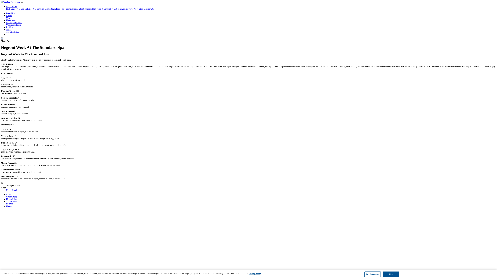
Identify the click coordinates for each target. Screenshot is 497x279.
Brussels (123, 9)
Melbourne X (97, 9)
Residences (10, 27)
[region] (248, 274)
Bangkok (40, 9)
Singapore (87, 9)
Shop (8, 29)
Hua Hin (64, 9)
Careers (9, 194)
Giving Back (11, 197)
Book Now (10, 13)
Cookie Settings (372, 274)
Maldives (72, 9)
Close (391, 274)
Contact (9, 206)
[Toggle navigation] (22, 2)
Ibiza (58, 9)
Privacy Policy (255, 274)
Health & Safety (12, 199)
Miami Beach (50, 9)
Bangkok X (108, 9)
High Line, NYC (13, 9)
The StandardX (12, 32)
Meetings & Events (14, 22)
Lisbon (116, 9)
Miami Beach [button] (11, 6)
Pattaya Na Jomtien (135, 9)
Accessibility (11, 201)
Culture (9, 15)
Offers (8, 18)
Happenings (11, 20)
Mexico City (149, 9)
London (79, 9)
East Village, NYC (28, 9)
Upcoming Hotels (13, 25)
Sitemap (9, 204)
